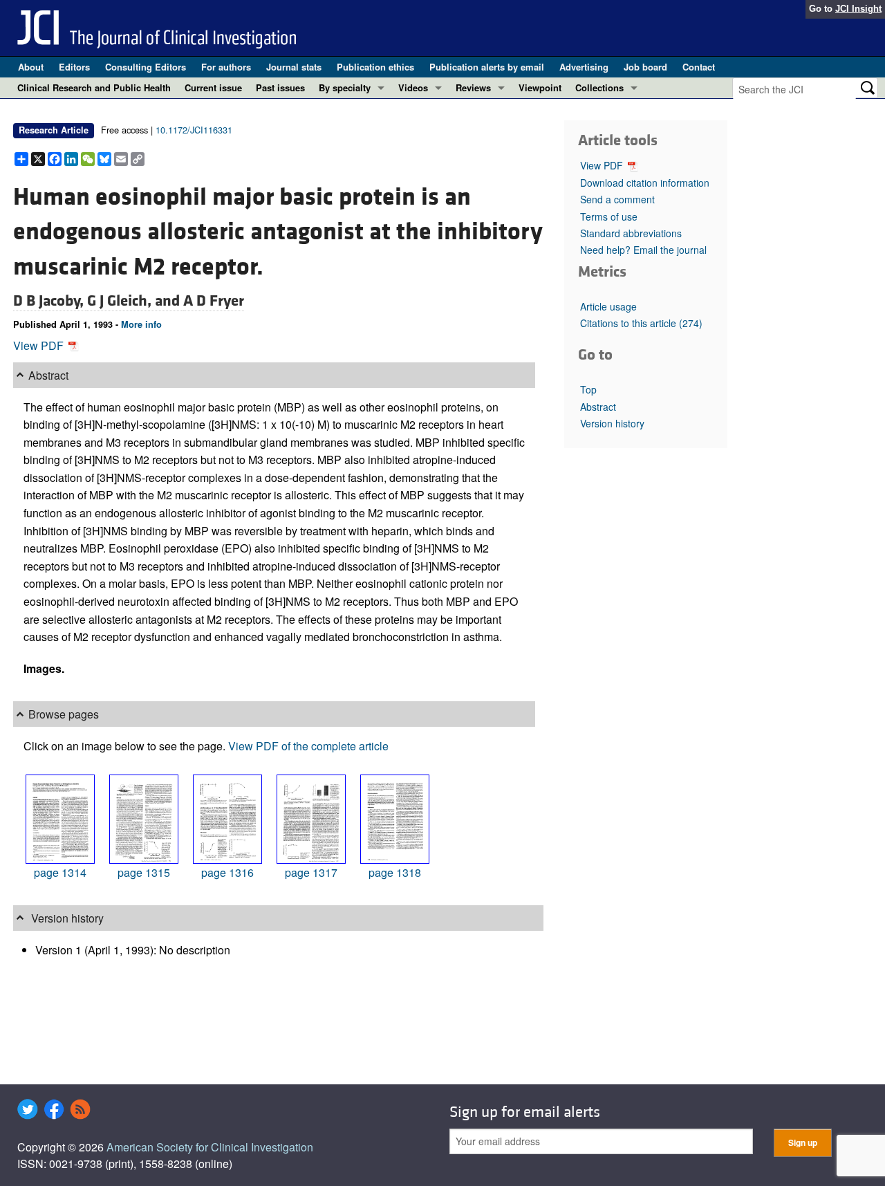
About (31, 66)
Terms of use (608, 216)
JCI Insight (858, 8)
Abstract (598, 407)
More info (141, 324)
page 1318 (395, 872)
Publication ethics (375, 66)
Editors (74, 66)
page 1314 (60, 872)
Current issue (213, 87)
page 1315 (144, 872)
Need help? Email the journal (643, 250)
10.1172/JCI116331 (194, 129)
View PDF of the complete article (308, 746)
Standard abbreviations (631, 233)
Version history (612, 423)
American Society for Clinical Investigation (209, 1147)
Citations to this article (641, 323)
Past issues (280, 87)
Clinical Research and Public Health (94, 87)
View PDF (39, 345)
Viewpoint (540, 87)
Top (588, 389)
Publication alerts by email (486, 66)
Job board (645, 66)
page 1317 (311, 872)
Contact (698, 66)
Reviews (473, 87)
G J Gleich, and (135, 301)
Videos (413, 87)
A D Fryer (213, 301)
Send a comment (617, 199)
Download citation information (644, 182)
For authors (226, 66)
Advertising (583, 66)
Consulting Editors (145, 66)
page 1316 (227, 872)
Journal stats (294, 66)
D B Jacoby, (50, 301)
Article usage (608, 306)
